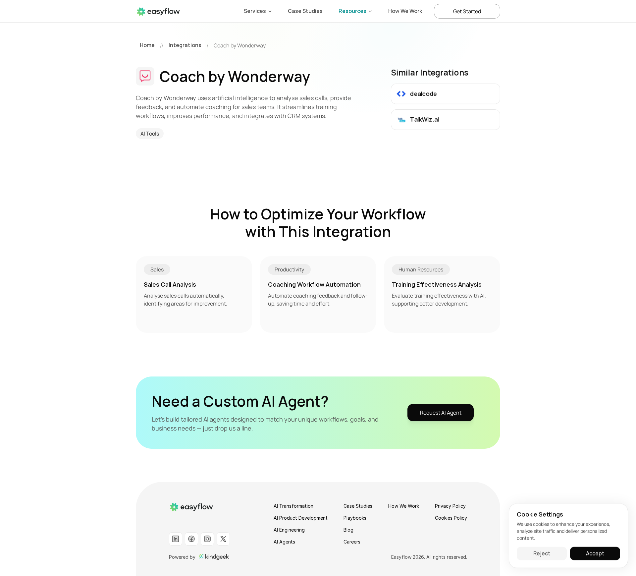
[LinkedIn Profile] (175, 539)
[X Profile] (223, 539)
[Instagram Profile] (207, 539)
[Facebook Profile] (191, 539)
